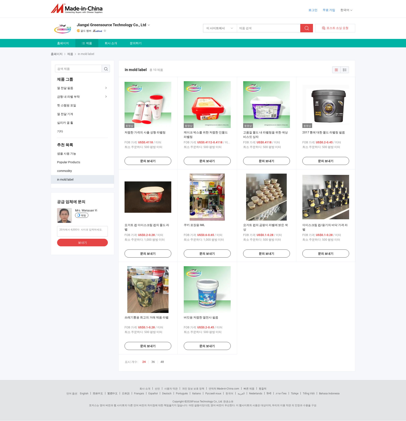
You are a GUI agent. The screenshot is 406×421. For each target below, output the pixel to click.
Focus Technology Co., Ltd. (207, 401)
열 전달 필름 (65, 88)
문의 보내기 (148, 161)
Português (182, 393)
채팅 (83, 215)
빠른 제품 (249, 388)
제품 (89, 43)
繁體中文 (112, 393)
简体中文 (98, 393)
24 (144, 361)
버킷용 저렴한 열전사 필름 (201, 317)
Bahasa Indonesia (329, 393)
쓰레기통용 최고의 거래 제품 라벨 (147, 317)
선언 (157, 388)
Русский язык (213, 393)
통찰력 (262, 388)
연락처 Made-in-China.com (224, 388)
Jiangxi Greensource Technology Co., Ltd (111, 25)
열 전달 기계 (65, 114)
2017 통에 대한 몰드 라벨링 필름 (323, 132)
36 (153, 362)
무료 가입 (329, 10)
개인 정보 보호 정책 (193, 388)
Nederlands (255, 393)
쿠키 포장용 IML (194, 225)
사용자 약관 (171, 388)
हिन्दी (269, 393)
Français (139, 393)
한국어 (229, 393)
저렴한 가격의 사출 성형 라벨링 (145, 132)
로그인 (313, 10)
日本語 (126, 393)
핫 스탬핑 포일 (66, 105)
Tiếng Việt (309, 393)
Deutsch (166, 393)
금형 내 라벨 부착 (68, 97)
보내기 (82, 242)
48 (162, 362)
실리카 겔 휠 (65, 123)
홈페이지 (63, 43)
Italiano (196, 393)
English (84, 393)
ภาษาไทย (281, 393)
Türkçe (294, 393)
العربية (241, 393)
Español (153, 393)
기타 (60, 131)
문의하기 (136, 43)
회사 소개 (111, 43)
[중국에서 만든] (78, 8)
